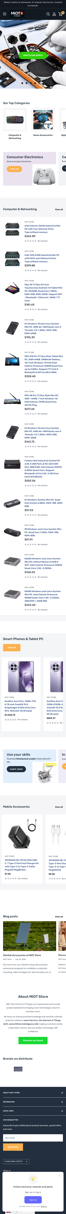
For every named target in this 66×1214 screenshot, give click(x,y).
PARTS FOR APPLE (33, 55)
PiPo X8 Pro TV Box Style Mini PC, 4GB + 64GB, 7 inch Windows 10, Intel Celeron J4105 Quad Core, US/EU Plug (42, 400)
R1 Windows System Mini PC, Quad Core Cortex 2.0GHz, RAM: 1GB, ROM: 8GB (44, 503)
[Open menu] (4, 14)
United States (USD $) (13, 1161)
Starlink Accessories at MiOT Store (22, 955)
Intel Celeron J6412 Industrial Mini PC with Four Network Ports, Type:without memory (42, 229)
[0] (60, 14)
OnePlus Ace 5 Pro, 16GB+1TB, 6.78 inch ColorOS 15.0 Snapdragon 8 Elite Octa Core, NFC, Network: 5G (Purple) (20, 706)
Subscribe (13, 1147)
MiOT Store (29, 222)
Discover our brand (33, 1040)
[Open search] (48, 14)
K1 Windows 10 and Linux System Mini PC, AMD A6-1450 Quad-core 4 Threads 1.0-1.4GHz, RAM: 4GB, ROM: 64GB (43, 328)
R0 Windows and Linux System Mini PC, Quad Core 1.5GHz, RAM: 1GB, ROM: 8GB (43, 532)
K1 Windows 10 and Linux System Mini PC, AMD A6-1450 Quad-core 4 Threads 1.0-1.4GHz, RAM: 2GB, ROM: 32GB (43, 433)
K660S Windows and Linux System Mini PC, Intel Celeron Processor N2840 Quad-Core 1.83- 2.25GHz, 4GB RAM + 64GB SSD (43, 596)
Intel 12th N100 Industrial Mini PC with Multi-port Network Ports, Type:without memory (42, 258)
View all (59, 209)
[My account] (54, 14)
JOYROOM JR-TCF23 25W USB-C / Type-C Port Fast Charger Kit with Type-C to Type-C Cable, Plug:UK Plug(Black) (22, 865)
